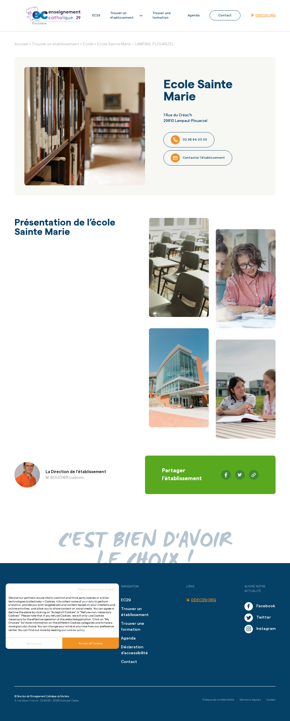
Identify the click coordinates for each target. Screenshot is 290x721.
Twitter (263, 617)
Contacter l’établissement (204, 157)
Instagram (266, 629)
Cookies (271, 699)
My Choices (34, 643)
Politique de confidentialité (218, 699)
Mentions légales (250, 699)
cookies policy (75, 630)
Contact (225, 15)
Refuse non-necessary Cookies (96, 589)
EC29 (96, 15)
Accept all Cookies (91, 643)
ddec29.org (265, 15)
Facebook (265, 606)
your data (88, 601)
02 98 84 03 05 (195, 139)
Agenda (194, 15)
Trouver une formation (161, 15)
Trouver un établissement (122, 15)
